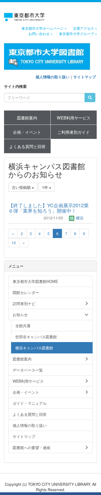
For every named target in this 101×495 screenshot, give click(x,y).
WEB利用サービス (73, 118)
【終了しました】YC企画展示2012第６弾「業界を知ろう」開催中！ (48, 208)
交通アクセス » (85, 28)
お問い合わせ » (41, 33)
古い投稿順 (22, 187)
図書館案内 (27, 118)
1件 (45, 187)
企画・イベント (27, 132)
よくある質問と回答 (27, 146)
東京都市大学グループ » (78, 33)
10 (14, 242)
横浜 (79, 217)
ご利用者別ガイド (73, 132)
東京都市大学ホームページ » (44, 28)
